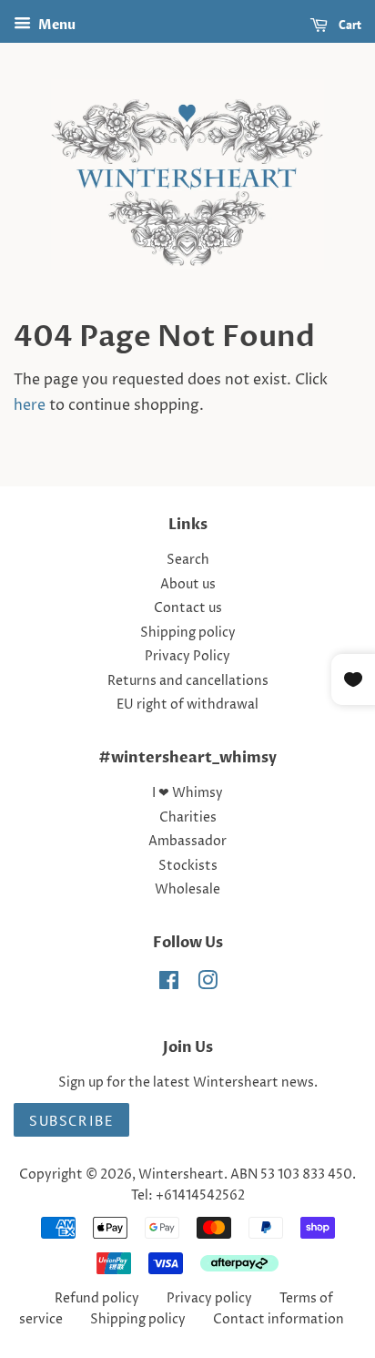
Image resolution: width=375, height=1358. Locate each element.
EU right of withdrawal (187, 705)
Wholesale (187, 890)
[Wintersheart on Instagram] (208, 984)
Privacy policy (209, 1299)
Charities (188, 818)
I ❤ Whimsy (187, 793)
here (30, 405)
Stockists (188, 866)
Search (188, 560)
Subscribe (71, 1120)
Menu (55, 25)
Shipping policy (188, 633)
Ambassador (187, 841)
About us (188, 585)
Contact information (278, 1320)
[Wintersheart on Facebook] (168, 984)
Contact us (188, 608)
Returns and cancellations (188, 681)
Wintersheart (181, 1175)
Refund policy (97, 1299)
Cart (348, 24)
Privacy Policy (187, 656)
